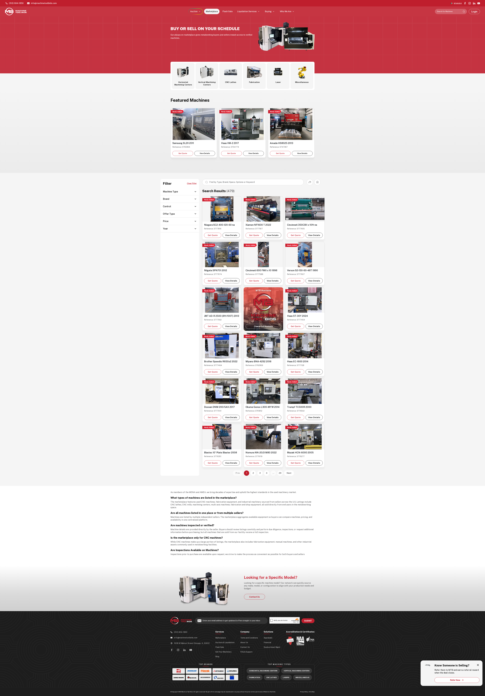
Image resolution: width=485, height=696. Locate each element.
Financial (267, 642)
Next (289, 473)
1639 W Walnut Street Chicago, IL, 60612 (192, 643)
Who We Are (285, 11)
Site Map (311, 691)
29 (280, 473)
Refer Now (455, 680)
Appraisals (268, 638)
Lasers (286, 677)
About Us (244, 642)
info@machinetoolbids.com (44, 3)
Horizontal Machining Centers (263, 671)
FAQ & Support (246, 652)
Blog (217, 657)
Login (474, 11)
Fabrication (254, 677)
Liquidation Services (247, 11)
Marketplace (212, 11)
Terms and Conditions (249, 638)
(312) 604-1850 (16, 3)
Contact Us (254, 596)
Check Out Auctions (263, 326)
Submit (308, 620)
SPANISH (458, 3)
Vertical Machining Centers (296, 671)
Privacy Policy (304, 691)
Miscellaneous (302, 677)
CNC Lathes (271, 677)
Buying (268, 11)
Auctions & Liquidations (225, 642)
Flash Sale (228, 11)
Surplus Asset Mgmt (272, 647)
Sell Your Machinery (223, 652)
